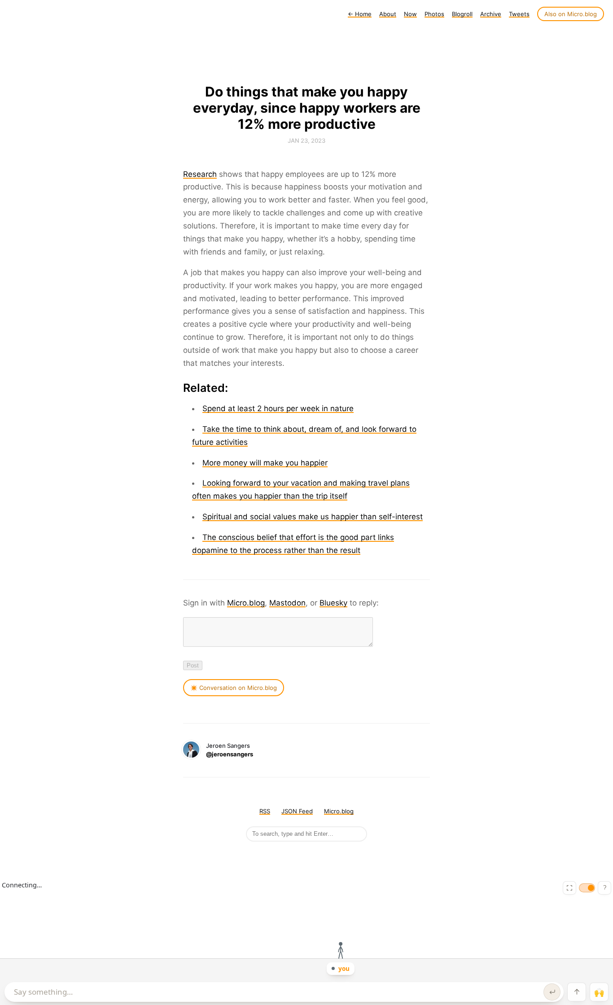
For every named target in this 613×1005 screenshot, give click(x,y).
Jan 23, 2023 (306, 140)
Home (360, 14)
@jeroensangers (229, 754)
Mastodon (287, 602)
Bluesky (333, 602)
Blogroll (462, 14)
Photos (434, 14)
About (387, 14)
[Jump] (576, 992)
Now (410, 14)
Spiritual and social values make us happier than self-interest (312, 516)
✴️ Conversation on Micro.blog (233, 687)
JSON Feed (297, 811)
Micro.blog (246, 602)
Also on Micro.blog (570, 14)
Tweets (519, 14)
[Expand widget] (569, 888)
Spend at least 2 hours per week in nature (278, 408)
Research (200, 174)
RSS (264, 811)
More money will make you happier (265, 462)
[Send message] (551, 992)
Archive (490, 14)
